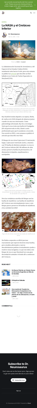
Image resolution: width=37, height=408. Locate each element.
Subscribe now (20, 380)
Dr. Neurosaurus (14, 34)
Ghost (29, 403)
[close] (35, 5)
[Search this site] (31, 13)
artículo (13, 74)
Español (4, 22)
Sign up (18, 390)
